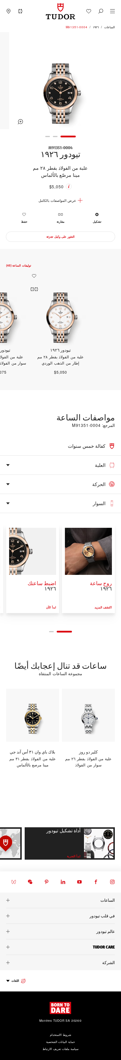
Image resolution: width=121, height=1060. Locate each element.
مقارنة (60, 221)
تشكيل (97, 221)
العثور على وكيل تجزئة (60, 236)
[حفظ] (32, 276)
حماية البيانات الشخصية (60, 1042)
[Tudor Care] (60, 947)
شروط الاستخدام (60, 1035)
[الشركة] (60, 962)
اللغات (15, 981)
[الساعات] (60, 900)
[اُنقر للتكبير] (60, 81)
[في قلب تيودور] (60, 915)
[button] (100, 11)
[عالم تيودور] (60, 931)
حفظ (24, 221)
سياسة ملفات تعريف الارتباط (60, 1049)
